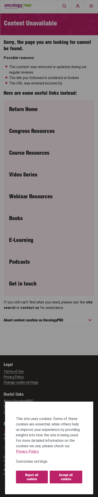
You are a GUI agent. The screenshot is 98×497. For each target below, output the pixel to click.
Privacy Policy (27, 451)
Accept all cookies (66, 477)
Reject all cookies (31, 477)
